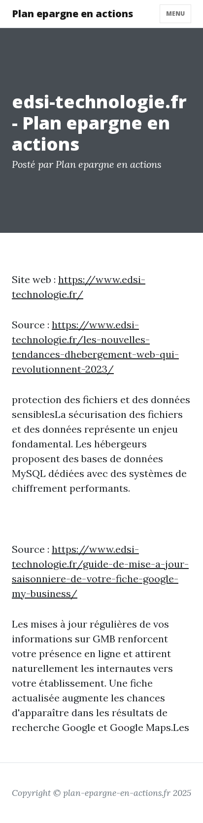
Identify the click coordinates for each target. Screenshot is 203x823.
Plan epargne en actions (72, 13)
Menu (175, 13)
